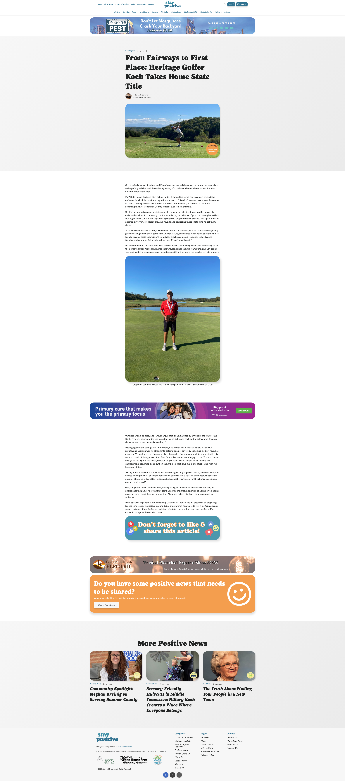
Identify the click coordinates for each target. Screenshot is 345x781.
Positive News (176, 12)
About (203, 741)
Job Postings (207, 748)
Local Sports (144, 12)
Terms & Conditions (210, 751)
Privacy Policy (207, 755)
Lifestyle (117, 12)
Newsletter (241, 4)
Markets (155, 12)
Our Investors (207, 744)
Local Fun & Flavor (130, 12)
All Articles (108, 4)
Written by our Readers (223, 12)
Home (99, 4)
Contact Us (232, 737)
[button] (165, 775)
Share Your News (106, 605)
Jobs (133, 4)
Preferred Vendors (122, 4)
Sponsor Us (232, 748)
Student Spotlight (190, 12)
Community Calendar (145, 4)
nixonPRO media (125, 746)
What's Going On (206, 12)
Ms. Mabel (164, 12)
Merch (231, 4)
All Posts (205, 737)
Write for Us (232, 744)
